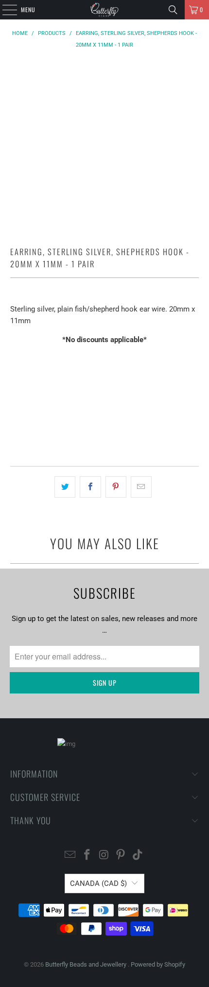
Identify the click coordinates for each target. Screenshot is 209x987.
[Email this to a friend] (141, 487)
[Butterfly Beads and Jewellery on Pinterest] (121, 856)
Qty (15, 358)
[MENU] (4, 9)
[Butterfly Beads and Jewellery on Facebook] (87, 856)
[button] (104, 431)
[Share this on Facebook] (90, 487)
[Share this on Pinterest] (115, 487)
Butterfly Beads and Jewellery (86, 964)
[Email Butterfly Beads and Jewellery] (70, 856)
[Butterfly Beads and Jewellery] (104, 9)
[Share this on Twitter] (64, 487)
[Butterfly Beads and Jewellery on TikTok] (138, 856)
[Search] (173, 9)
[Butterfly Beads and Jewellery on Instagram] (104, 856)
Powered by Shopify (158, 964)
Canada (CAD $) (98, 883)
